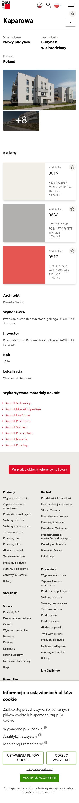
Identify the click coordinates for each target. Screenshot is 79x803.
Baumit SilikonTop (17, 403)
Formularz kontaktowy (54, 516)
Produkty (9, 492)
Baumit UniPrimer (17, 415)
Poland (9, 61)
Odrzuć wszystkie (61, 758)
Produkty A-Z (11, 612)
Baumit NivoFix (15, 439)
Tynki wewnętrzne (14, 556)
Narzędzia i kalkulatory (16, 661)
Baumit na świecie (51, 550)
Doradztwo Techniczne (54, 528)
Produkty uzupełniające (17, 514)
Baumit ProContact (18, 433)
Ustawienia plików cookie (23, 758)
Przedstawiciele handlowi (56, 498)
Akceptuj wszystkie (39, 778)
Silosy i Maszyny (51, 510)
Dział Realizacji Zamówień (56, 504)
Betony (7, 581)
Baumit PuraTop (16, 445)
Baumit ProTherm (17, 421)
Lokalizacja (47, 556)
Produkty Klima (12, 544)
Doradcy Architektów (53, 544)
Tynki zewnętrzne (13, 532)
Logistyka (9, 649)
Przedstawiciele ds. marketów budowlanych (55, 536)
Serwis (7, 606)
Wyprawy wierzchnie (15, 498)
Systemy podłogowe (15, 569)
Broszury (8, 636)
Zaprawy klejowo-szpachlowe (14, 506)
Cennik (7, 624)
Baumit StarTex (15, 427)
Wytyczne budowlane (16, 630)
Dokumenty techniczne (17, 618)
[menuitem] (39, 5)
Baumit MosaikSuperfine (22, 409)
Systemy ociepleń (13, 520)
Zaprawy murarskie (15, 575)
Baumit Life (10, 679)
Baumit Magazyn (13, 655)
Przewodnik (48, 569)
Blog (6, 667)
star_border (72, 13)
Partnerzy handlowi (52, 522)
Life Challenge (50, 670)
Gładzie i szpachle (13, 550)
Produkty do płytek (14, 562)
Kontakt (46, 492)
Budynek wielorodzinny (53, 45)
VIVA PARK (10, 593)
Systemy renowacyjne (16, 526)
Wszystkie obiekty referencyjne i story (39, 469)
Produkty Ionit (11, 538)
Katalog (8, 642)
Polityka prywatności (40, 769)
